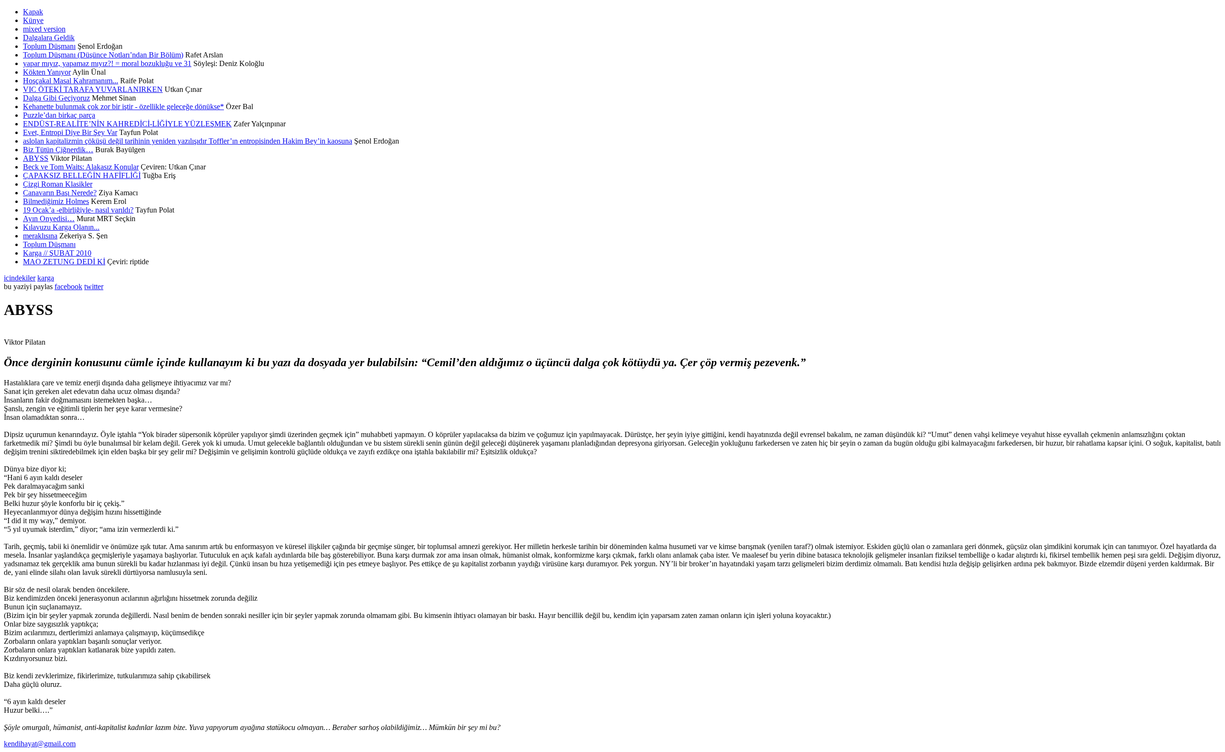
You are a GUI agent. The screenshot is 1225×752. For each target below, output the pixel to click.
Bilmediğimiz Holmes (56, 201)
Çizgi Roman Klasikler (57, 184)
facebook (68, 286)
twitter (93, 286)
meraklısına (40, 236)
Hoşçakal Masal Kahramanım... (70, 81)
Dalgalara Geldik (49, 38)
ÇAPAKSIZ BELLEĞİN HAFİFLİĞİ (82, 175)
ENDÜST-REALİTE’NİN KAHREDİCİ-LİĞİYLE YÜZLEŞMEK (127, 124)
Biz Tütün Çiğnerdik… (58, 150)
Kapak (33, 12)
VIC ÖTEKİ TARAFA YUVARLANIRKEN (93, 89)
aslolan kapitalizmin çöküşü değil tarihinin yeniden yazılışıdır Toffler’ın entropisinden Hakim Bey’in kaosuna (187, 141)
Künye (33, 20)
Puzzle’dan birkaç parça (59, 115)
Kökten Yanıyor (47, 72)
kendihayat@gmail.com (40, 744)
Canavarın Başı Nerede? (60, 193)
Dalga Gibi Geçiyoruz (56, 98)
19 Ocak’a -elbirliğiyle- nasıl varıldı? (78, 210)
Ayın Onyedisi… (49, 218)
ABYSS (35, 158)
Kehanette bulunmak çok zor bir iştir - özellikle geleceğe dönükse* (123, 106)
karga (45, 278)
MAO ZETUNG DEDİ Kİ (64, 262)
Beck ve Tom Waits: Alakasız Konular (81, 167)
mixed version (44, 29)
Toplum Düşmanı (49, 46)
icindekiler (19, 278)
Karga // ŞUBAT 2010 (57, 253)
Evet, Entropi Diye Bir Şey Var (70, 132)
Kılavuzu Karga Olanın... (61, 227)
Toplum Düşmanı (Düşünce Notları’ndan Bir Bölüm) (103, 55)
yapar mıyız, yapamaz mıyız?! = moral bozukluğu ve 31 (107, 63)
